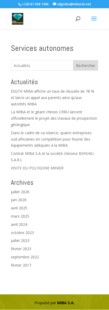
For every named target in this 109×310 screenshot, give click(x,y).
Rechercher (85, 65)
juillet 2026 (20, 191)
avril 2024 (19, 224)
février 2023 (21, 248)
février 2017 (21, 265)
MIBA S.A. (66, 302)
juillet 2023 (20, 240)
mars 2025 (20, 216)
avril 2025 (19, 207)
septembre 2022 (25, 256)
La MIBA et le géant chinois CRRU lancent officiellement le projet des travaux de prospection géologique (54, 118)
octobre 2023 (22, 232)
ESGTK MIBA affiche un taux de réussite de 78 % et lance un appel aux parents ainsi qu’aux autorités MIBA (52, 97)
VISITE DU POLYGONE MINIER (37, 167)
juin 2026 (18, 199)
